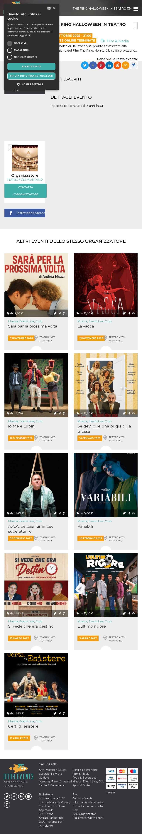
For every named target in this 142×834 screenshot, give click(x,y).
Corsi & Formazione (85, 770)
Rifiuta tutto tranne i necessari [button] (31, 76)
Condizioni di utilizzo (52, 806)
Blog (75, 794)
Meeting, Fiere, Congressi (55, 781)
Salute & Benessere (51, 785)
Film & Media (117, 41)
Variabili (85, 526)
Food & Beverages (84, 777)
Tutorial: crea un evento (87, 806)
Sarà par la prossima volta (32, 326)
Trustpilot (110, 792)
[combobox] (49, 8)
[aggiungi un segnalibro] (135, 25)
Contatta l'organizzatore (25, 190)
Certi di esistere (23, 726)
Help (75, 810)
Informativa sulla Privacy (54, 802)
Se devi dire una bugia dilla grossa (104, 428)
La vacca (85, 326)
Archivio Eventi (82, 798)
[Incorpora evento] (125, 65)
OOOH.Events (20, 782)
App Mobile (46, 810)
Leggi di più (25, 35)
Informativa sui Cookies (87, 802)
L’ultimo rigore (91, 626)
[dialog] (31, 47)
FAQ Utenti (46, 814)
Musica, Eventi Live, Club (25, 321)
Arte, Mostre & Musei (52, 770)
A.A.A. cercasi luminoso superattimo (30, 529)
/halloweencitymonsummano (31, 213)
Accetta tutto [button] (31, 66)
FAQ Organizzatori (84, 814)
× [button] (54, 8)
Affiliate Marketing (51, 818)
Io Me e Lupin (21, 426)
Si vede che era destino (30, 626)
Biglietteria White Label (87, 818)
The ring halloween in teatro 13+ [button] (102, 8)
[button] (135, 8)
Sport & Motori (81, 785)
